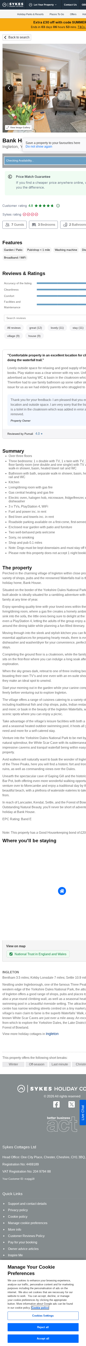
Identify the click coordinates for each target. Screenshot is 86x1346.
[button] (9, 88)
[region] (43, 1303)
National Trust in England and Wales (40, 954)
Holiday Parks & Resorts (30, 14)
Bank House (18, 140)
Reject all (43, 1327)
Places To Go (57, 14)
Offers (73, 14)
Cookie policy (40, 1307)
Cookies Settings (43, 1315)
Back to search (18, 37)
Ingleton (52, 1034)
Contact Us (70, 4)
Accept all (43, 1338)
